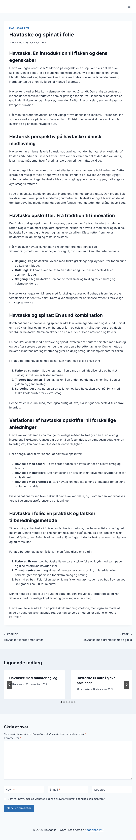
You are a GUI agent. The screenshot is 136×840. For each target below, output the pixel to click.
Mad (11, 28)
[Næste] (126, 685)
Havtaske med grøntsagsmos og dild (107, 637)
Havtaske (17, 42)
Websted (99, 789)
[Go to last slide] (9, 685)
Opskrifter (23, 28)
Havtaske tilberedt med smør (23, 637)
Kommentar (13, 738)
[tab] (61, 702)
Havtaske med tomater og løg (33, 678)
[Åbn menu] (129, 6)
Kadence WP (94, 830)
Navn (10, 789)
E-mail (54, 789)
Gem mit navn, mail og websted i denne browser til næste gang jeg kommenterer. (56, 798)
